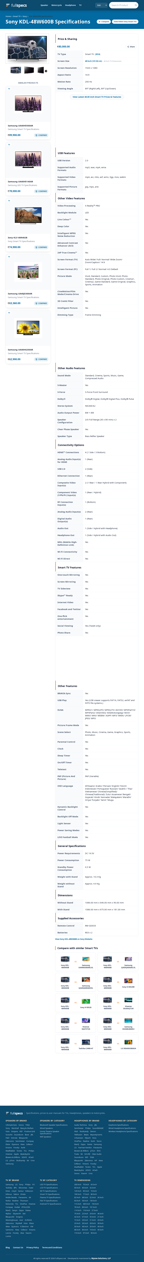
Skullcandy (20, 1160)
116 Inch (86, 1210)
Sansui (20, 1191)
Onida (22, 1194)
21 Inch (100, 1217)
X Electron (24, 1226)
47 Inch (85, 1217)
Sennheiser (20, 1141)
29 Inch (85, 1220)
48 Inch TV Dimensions (113, 61)
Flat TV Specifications (49, 1200)
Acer (21, 1220)
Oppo (83, 1144)
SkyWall (18, 1223)
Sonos (21, 1125)
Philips (31, 1150)
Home (8, 16)
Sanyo (14, 1210)
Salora (16, 1194)
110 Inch (77, 1233)
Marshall (15, 1128)
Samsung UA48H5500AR (20, 125)
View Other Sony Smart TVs (125, 21)
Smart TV (17, 16)
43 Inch (100, 1220)
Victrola (14, 1138)
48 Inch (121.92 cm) (93, 61)
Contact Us (18, 1247)
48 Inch (85, 1226)
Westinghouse (12, 1220)
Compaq (30, 1141)
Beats (86, 1134)
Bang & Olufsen (26, 1128)
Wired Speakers (46, 1128)
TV (80, 5)
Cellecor (29, 1144)
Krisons (9, 1147)
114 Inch (77, 1210)
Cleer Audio (97, 1154)
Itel (24, 1213)
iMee (8, 1226)
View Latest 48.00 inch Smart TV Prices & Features (97, 97)
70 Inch (86, 1184)
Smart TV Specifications (49, 1194)
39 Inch (100, 1223)
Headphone (70, 5)
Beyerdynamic (96, 1134)
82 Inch (77, 1197)
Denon (93, 1131)
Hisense (9, 1154)
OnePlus (77, 1141)
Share (132, 47)
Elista (8, 1144)
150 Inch (95, 1204)
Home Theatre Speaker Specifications (49, 1132)
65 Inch (94, 1184)
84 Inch (85, 1229)
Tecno (99, 1141)
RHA (99, 1150)
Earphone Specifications (119, 1125)
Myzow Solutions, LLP (101, 1258)
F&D (7, 1138)
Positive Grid (29, 1131)
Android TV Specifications (50, 1204)
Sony (25, 16)
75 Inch (77, 1213)
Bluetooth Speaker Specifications (54, 1125)
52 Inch (93, 1197)
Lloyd (14, 1191)
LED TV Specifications (49, 1184)
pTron (12, 1160)
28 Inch (93, 1223)
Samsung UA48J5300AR (20, 293)
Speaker (44, 5)
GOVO (24, 1157)
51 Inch (93, 1220)
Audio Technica (80, 1125)
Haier (31, 1187)
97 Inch (86, 1233)
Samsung (10, 1163)
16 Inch (94, 1191)
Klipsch (88, 1138)
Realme (86, 1141)
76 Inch (77, 1207)
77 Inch (86, 1194)
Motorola (10, 1204)
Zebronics (10, 1141)
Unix (33, 1160)
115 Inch (77, 1204)
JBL (32, 1134)
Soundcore (18, 1134)
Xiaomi (84, 1173)
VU (33, 1184)
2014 (98, 54)
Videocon (29, 1191)
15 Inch (77, 1220)
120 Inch (77, 1191)
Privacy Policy (32, 1247)
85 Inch (86, 1191)
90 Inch (94, 1233)
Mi (28, 1160)
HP (95, 1160)
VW (31, 1226)
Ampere (14, 1131)
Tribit (27, 1125)
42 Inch (77, 1217)
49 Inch (100, 1226)
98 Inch (85, 1197)
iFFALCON (26, 1207)
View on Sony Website (73, 939)
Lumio (8, 1236)
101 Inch (93, 1207)
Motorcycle (56, 5)
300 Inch (86, 1204)
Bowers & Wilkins (13, 1157)
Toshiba (9, 1187)
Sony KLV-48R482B (17, 237)
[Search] (136, 5)
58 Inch (85, 1200)
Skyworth (17, 1213)
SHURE (87, 1154)
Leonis (8, 1233)
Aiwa (22, 1144)
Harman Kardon (85, 1147)
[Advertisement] (97, 123)
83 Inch (77, 1200)
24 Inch (93, 1213)
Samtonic (10, 1229)
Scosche (9, 1134)
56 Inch (100, 1197)
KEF (21, 1131)
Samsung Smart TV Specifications (23, 129)
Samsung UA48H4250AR (20, 349)
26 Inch (85, 1223)
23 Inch (77, 1223)
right (46, 71)
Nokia (89, 1144)
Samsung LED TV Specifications (22, 185)
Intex (8, 1191)
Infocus (9, 1194)
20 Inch (93, 1226)
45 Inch (100, 1229)
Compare (105, 21)
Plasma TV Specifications (50, 1197)
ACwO (31, 1157)
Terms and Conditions (52, 1247)
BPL (15, 1187)
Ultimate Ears (11, 1125)
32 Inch (93, 1187)
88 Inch (77, 1229)
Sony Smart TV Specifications (21, 241)
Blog (8, 1247)
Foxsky (16, 1147)
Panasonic (97, 1147)
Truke (76, 1154)
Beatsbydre (25, 1154)
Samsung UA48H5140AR (20, 181)
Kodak (17, 1207)
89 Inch (85, 1207)
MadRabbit (10, 1150)
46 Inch (100, 1213)
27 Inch (95, 1210)
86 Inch (94, 1194)
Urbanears (78, 1138)
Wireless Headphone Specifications (123, 1131)
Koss (94, 1138)
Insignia (19, 1217)
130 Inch (93, 1200)
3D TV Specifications (48, 1191)
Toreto (19, 1150)
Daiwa (28, 1210)
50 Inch (77, 1226)
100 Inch (77, 1194)
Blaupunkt (23, 1138)
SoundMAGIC (98, 1128)
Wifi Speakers (45, 1136)
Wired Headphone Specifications (122, 1128)
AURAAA (28, 1220)
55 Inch (93, 1217)
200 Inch (77, 1184)
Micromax (23, 1187)
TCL (25, 1150)
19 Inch (93, 1229)
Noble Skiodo (11, 1197)
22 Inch (85, 1213)
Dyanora (15, 1144)
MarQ (76, 1144)
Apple (16, 1154)
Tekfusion (78, 1134)
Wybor (8, 1213)
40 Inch (85, 1187)
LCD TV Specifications (49, 1187)
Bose (27, 1134)
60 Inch (77, 1187)
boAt (23, 1147)
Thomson (24, 1200)
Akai (22, 1233)
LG (7, 1160)
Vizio (8, 1131)
